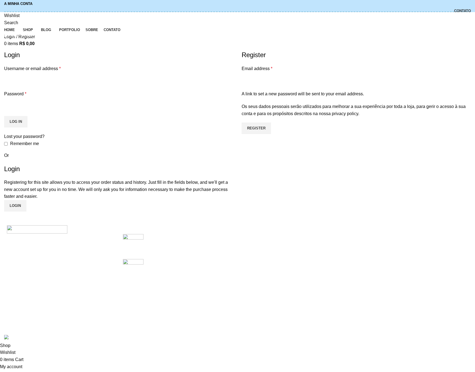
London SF (252, 247)
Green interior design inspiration (179, 262)
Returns (328, 247)
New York (251, 237)
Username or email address (32, 68)
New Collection (415, 247)
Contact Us (332, 267)
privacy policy (345, 113)
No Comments (191, 245)
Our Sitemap (333, 288)
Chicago (250, 278)
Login (15, 206)
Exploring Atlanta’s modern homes (181, 237)
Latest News (333, 278)
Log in (16, 122)
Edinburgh (252, 257)
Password (15, 93)
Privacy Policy (335, 237)
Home (8, 47)
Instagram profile (416, 237)
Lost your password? (24, 136)
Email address (257, 68)
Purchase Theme (416, 288)
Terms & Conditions (340, 257)
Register (256, 128)
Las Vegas (252, 288)
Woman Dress (414, 257)
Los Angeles (254, 267)
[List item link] (59, 292)
